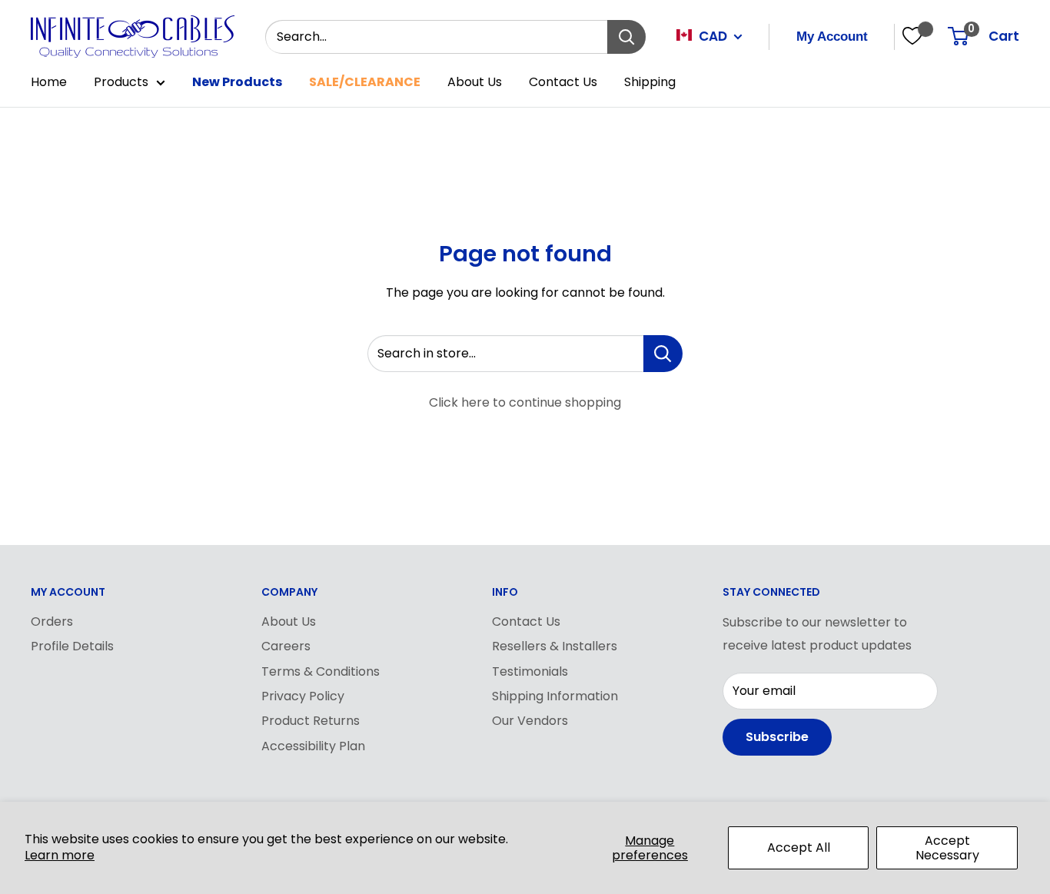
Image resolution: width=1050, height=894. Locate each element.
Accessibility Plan (313, 746)
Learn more (60, 855)
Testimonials (530, 671)
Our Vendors (530, 720)
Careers (286, 646)
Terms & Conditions (320, 671)
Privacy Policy (302, 696)
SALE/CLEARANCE (364, 82)
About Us (474, 82)
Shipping (650, 82)
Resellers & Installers (554, 646)
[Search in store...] (663, 353)
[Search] (626, 37)
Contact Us (563, 82)
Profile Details (72, 646)
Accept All (798, 847)
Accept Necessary (947, 848)
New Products (237, 82)
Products (121, 82)
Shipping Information (555, 696)
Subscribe (777, 737)
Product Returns (310, 720)
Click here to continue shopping (525, 402)
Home (49, 82)
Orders (52, 621)
